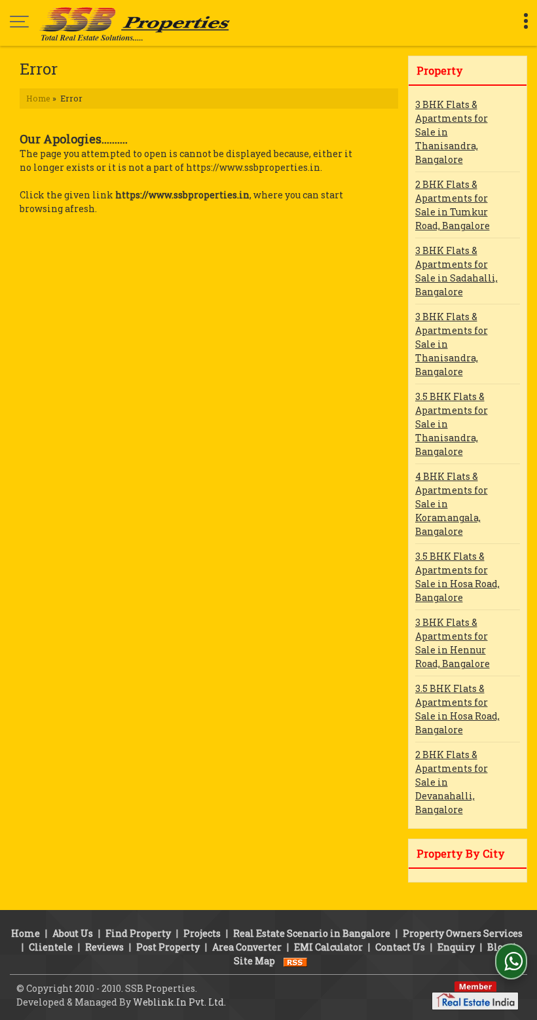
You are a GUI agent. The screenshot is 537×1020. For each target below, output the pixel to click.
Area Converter (247, 947)
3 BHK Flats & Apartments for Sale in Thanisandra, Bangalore (451, 132)
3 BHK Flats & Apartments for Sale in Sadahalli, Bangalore (456, 271)
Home (38, 98)
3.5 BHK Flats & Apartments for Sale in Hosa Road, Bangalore (457, 577)
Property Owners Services (463, 933)
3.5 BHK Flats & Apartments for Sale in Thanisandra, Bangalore (451, 424)
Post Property (168, 947)
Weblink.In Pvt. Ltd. (179, 1002)
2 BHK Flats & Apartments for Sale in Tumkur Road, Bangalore (452, 205)
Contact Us (400, 947)
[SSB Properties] (134, 23)
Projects (202, 933)
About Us (72, 933)
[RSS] (295, 961)
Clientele (51, 947)
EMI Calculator (328, 947)
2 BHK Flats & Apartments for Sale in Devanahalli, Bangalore (451, 782)
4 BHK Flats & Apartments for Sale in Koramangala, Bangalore (451, 503)
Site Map (254, 961)
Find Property (138, 933)
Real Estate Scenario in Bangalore (311, 933)
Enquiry (456, 947)
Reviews (104, 947)
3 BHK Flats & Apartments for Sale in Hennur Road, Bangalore (452, 643)
